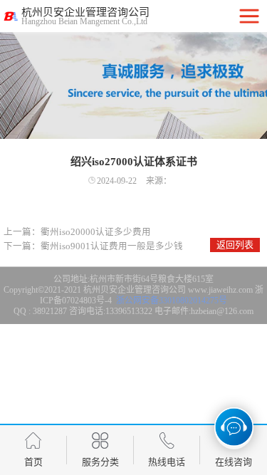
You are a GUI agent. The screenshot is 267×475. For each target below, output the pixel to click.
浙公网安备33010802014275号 (170, 301)
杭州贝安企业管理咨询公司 (134, 290)
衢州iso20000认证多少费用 (96, 232)
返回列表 (234, 244)
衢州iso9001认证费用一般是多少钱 (112, 246)
